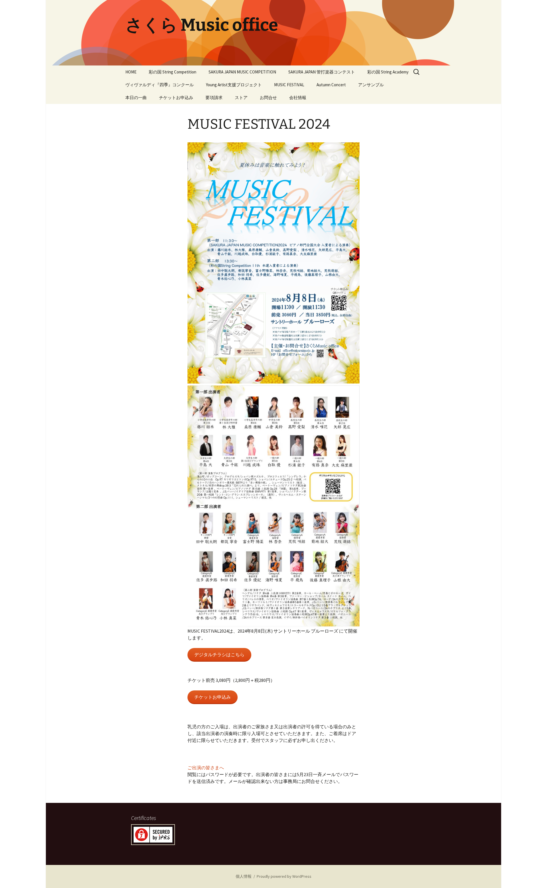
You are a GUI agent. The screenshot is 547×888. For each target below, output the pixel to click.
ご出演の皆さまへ (205, 767)
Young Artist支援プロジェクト (234, 84)
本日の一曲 (136, 97)
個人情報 (244, 876)
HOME (130, 72)
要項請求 (214, 97)
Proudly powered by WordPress (284, 876)
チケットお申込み (176, 97)
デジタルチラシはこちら (219, 654)
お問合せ (268, 97)
